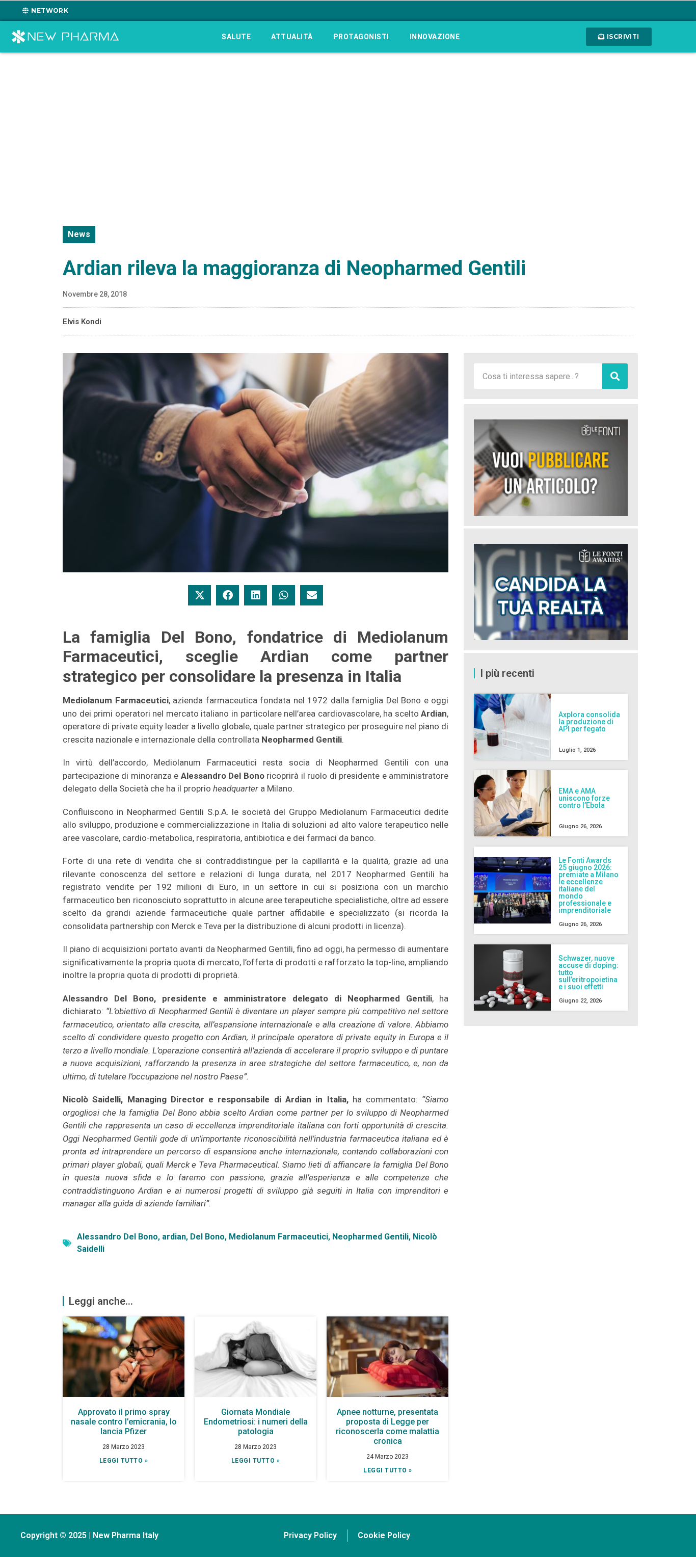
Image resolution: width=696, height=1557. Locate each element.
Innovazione (435, 37)
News (79, 234)
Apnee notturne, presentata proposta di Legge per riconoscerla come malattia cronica (387, 1426)
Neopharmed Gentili (370, 1237)
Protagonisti (361, 37)
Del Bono (207, 1237)
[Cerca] (615, 376)
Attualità (292, 37)
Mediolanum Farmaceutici (278, 1237)
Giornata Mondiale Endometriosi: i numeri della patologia (256, 1421)
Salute (236, 37)
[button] (199, 595)
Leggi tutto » (123, 1460)
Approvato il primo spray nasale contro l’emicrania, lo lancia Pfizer (124, 1421)
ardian (174, 1237)
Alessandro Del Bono (117, 1237)
